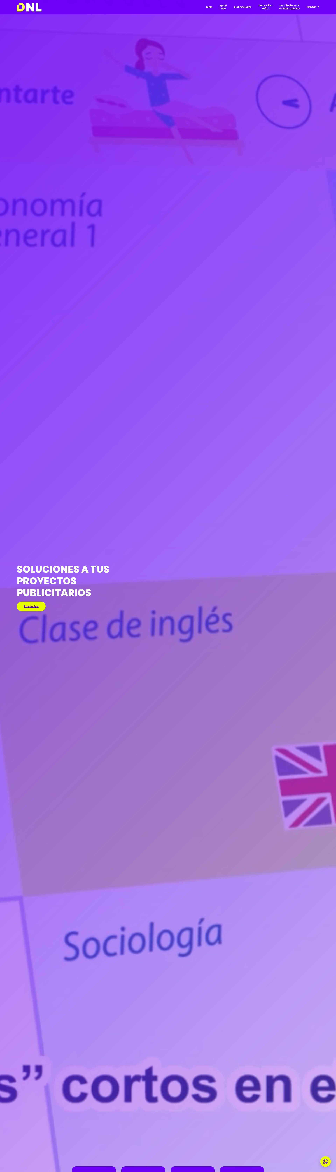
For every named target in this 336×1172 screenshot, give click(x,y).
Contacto (313, 7)
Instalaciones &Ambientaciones (289, 7)
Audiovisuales (242, 7)
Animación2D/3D (265, 7)
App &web (223, 7)
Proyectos (31, 606)
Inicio (209, 7)
